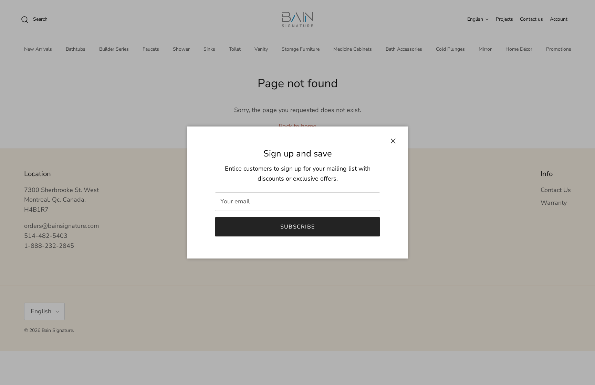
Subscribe (297, 227)
